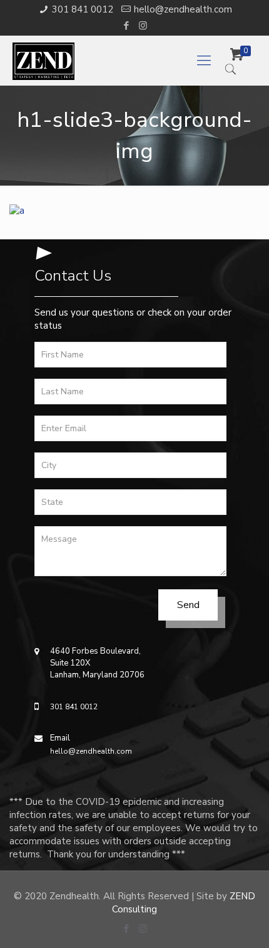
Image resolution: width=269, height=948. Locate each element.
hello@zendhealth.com (183, 9)
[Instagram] (143, 25)
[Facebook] (126, 25)
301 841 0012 (82, 9)
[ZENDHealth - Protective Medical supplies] (110, 60)
